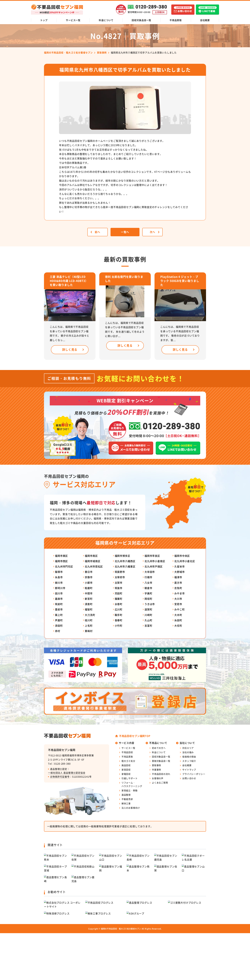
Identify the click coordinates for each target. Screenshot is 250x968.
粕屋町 (89, 588)
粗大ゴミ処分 (128, 760)
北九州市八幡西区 (125, 561)
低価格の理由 (189, 756)
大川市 (178, 598)
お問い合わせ (189, 778)
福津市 (178, 577)
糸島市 (59, 577)
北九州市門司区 (64, 566)
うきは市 (150, 604)
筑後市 (119, 588)
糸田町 (178, 620)
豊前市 (59, 609)
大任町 (178, 625)
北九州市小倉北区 (184, 561)
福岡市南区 (91, 556)
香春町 (119, 620)
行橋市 (148, 577)
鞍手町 (119, 615)
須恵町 (89, 604)
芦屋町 (59, 620)
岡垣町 (148, 598)
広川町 (119, 609)
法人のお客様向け (131, 807)
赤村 (57, 631)
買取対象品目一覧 (161, 760)
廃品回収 (126, 765)
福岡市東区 (61, 556)
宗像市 (89, 577)
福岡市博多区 (122, 556)
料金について (106, 20)
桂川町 (89, 620)
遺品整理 (126, 794)
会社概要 (205, 20)
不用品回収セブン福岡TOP (134, 736)
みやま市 (179, 593)
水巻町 (119, 604)
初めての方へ (159, 747)
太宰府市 (120, 577)
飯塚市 (59, 572)
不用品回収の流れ (161, 773)
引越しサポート (130, 778)
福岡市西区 (61, 561)
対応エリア (188, 747)
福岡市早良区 (152, 556)
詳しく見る (69, 349)
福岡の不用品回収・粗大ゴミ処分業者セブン (121, 928)
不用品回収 (127, 752)
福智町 (89, 609)
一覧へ (125, 232)
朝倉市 (148, 588)
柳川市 (59, 582)
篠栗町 (119, 598)
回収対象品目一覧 (141, 20)
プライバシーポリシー (193, 773)
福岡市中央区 (182, 556)
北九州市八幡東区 (125, 566)
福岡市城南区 (92, 561)
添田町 (59, 625)
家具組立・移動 (130, 790)
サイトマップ (189, 769)
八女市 (148, 582)
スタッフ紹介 (189, 760)
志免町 (178, 588)
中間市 (89, 593)
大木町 (178, 615)
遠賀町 (148, 609)
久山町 (148, 620)
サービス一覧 (73, 20)
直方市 (178, 582)
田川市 (59, 593)
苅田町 (119, 593)
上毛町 (89, 625)
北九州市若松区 (94, 566)
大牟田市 (150, 572)
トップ (44, 20)
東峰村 (89, 631)
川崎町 (148, 615)
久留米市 (179, 566)
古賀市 (119, 582)
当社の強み (188, 752)
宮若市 (178, 604)
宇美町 (148, 593)
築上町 (59, 615)
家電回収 (126, 773)
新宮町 (89, 598)
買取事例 (156, 765)
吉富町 (148, 625)
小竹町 (119, 625)
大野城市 (179, 572)
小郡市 (89, 582)
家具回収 (126, 769)
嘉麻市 (59, 598)
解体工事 (126, 803)
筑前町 (59, 604)
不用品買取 (176, 20)
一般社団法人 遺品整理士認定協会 (66, 772)
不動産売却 (127, 799)
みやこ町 (179, 609)
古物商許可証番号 (60, 776)
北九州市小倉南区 (155, 561)
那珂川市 (60, 588)
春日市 (89, 572)
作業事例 (156, 769)
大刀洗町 (90, 615)
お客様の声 (157, 778)
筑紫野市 (120, 572)
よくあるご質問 (160, 782)
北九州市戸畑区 (154, 566)
